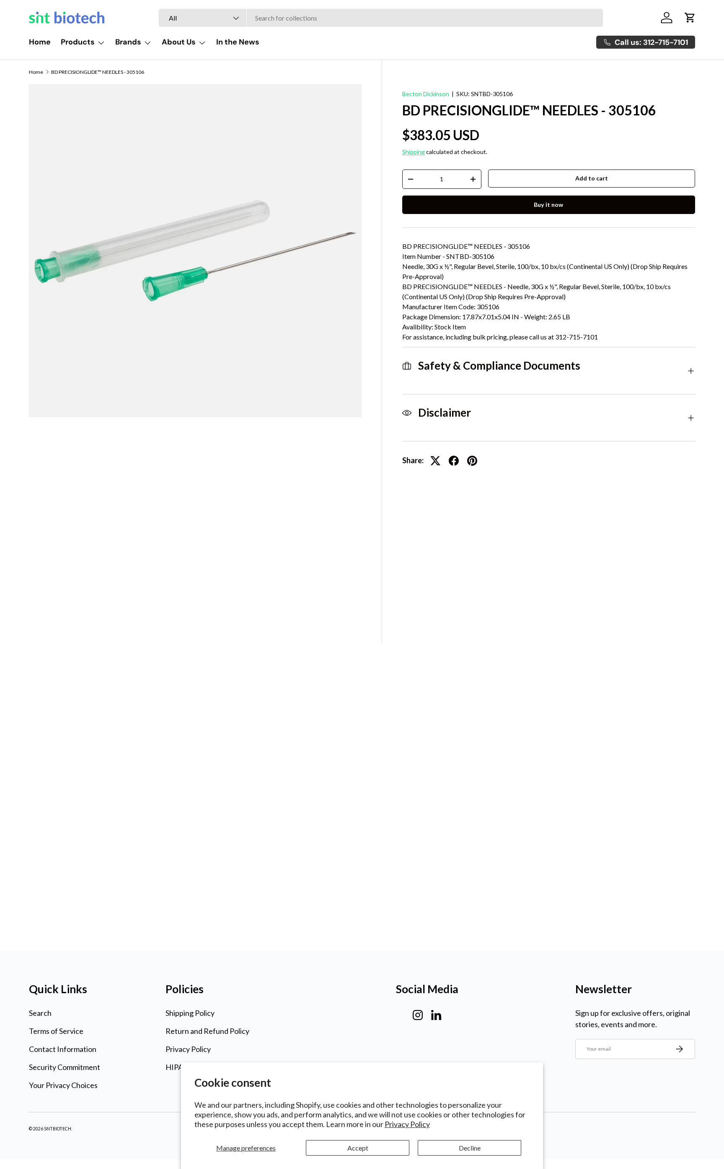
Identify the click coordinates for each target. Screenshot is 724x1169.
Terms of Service (56, 1031)
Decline (470, 1148)
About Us (179, 42)
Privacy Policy (407, 1124)
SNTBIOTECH (57, 1128)
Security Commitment (64, 1067)
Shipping (413, 151)
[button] (690, 17)
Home (40, 42)
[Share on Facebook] (454, 460)
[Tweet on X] (435, 460)
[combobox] (381, 18)
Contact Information (62, 1049)
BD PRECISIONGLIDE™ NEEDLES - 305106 (97, 72)
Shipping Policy (190, 1013)
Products (78, 42)
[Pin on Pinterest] (472, 460)
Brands (128, 42)
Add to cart (591, 178)
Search (40, 1013)
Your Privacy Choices (63, 1085)
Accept (357, 1148)
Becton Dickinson (425, 93)
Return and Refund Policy (207, 1031)
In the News (237, 42)
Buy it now (548, 204)
